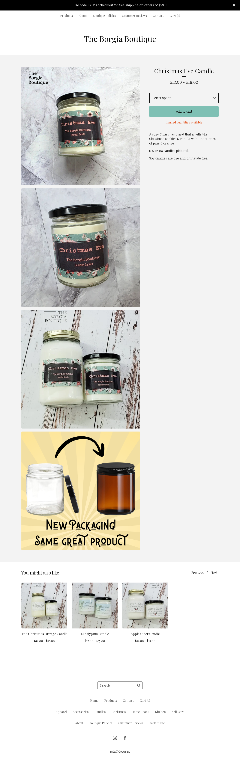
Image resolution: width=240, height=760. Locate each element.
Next (214, 572)
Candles (100, 712)
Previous (197, 572)
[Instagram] (115, 737)
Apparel (61, 712)
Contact (158, 16)
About (83, 16)
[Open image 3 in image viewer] (80, 369)
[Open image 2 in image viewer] (80, 247)
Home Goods (140, 712)
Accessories (80, 712)
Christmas (119, 712)
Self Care (178, 712)
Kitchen (160, 712)
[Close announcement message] (234, 5)
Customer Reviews (134, 16)
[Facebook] (125, 737)
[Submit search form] (138, 685)
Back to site (157, 723)
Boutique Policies (104, 16)
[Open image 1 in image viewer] (80, 126)
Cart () (175, 16)
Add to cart (184, 111)
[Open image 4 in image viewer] (80, 491)
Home (94, 700)
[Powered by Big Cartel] (120, 751)
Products (66, 16)
